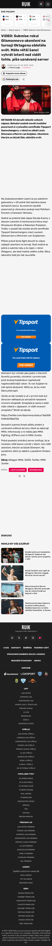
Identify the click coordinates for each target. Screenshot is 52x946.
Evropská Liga (26, 697)
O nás (6, 648)
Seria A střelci (26, 761)
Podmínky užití (41, 648)
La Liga (26, 712)
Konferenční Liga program (26, 838)
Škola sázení (26, 875)
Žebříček (27, 648)
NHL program (26, 861)
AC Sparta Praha (26, 778)
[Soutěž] (41, 4)
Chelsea (26, 813)
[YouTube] (40, 638)
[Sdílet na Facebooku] (19, 476)
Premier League (26, 708)
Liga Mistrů (26, 693)
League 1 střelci (26, 764)
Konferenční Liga (26, 701)
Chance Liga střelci (26, 745)
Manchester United (26, 801)
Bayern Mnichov (26, 817)
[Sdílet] (23, 79)
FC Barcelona (26, 797)
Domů (3, 30)
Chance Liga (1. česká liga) (26, 705)
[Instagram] (33, 638)
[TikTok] (26, 638)
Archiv (37, 661)
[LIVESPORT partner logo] (28, 674)
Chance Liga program (26, 831)
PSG (26, 809)
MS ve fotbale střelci (26, 768)
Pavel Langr (14, 68)
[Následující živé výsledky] (47, 20)
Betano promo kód (26, 893)
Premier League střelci (26, 749)
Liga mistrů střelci (26, 734)
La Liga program (26, 846)
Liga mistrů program (26, 827)
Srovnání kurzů (26, 883)
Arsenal (26, 805)
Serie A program (26, 854)
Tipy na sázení (26, 879)
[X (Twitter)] (19, 638)
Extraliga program (26, 857)
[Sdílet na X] (24, 476)
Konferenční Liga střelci (26, 741)
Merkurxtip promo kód (26, 901)
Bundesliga (26, 716)
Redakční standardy (21, 661)
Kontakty (16, 648)
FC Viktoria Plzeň (26, 786)
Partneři (26, 668)
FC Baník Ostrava (26, 790)
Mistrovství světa (26, 724)
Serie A (26, 720)
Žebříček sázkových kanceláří (26, 871)
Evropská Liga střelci (26, 738)
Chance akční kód (26, 920)
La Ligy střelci (26, 753)
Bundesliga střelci (26, 757)
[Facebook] (12, 638)
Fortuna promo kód (26, 912)
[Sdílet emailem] (29, 476)
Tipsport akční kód (26, 916)
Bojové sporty (14, 30)
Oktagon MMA (36, 470)
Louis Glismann (18, 470)
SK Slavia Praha (26, 782)
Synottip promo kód (26, 905)
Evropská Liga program (26, 834)
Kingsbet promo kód (26, 897)
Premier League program (26, 842)
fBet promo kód (26, 924)
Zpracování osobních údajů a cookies (26, 654)
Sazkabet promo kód (26, 908)
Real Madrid (26, 794)
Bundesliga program (26, 850)
